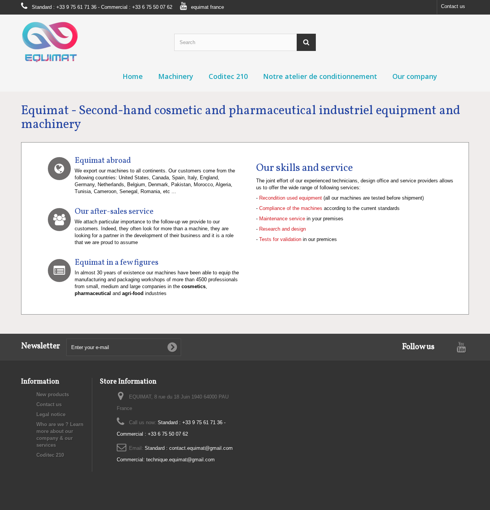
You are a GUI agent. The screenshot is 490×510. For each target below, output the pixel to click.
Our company (414, 76)
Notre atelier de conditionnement (320, 76)
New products (52, 394)
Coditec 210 (228, 76)
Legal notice (50, 414)
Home (132, 76)
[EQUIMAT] (92, 42)
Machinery (175, 76)
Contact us (453, 6)
